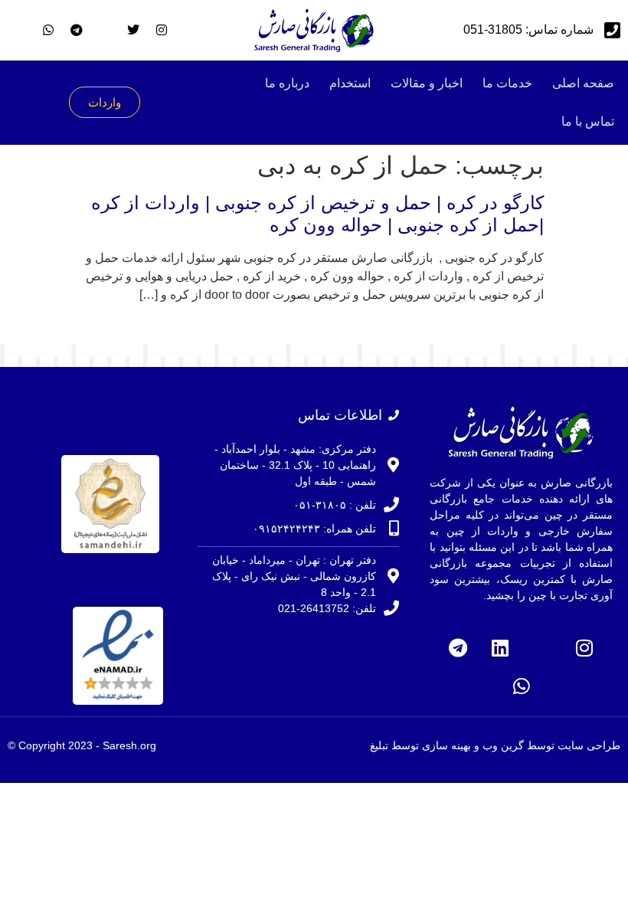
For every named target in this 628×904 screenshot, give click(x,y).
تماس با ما (587, 121)
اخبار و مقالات (427, 83)
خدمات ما (507, 83)
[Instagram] (584, 647)
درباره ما (287, 83)
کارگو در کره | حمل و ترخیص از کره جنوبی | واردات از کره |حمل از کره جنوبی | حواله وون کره (317, 213)
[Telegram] (458, 647)
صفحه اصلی (583, 83)
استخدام (350, 83)
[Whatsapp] (521, 686)
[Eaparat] (542, 647)
